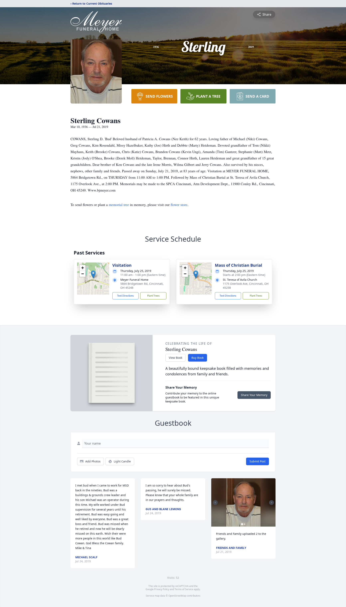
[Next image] (271, 502)
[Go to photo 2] (244, 524)
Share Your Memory (254, 395)
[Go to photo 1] (242, 524)
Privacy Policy (161, 589)
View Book (175, 358)
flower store (179, 204)
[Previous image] (215, 502)
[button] (93, 274)
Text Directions (125, 295)
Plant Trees (153, 295)
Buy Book (197, 358)
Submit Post (257, 461)
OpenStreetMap (177, 595)
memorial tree (119, 204)
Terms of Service (184, 589)
